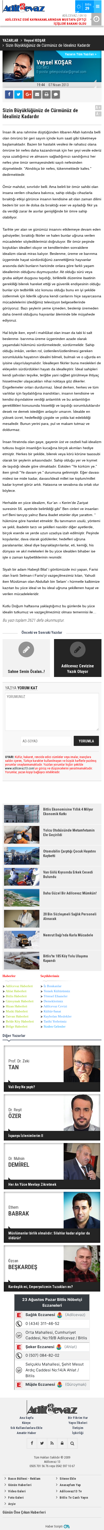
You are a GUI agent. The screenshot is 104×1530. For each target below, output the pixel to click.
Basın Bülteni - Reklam (24, 1478)
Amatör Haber (26, 1433)
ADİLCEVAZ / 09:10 (45, 14)
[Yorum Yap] (56, 94)
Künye (26, 1423)
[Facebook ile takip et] (32, 1443)
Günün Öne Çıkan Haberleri (24, 1512)
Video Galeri (17, 1491)
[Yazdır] (46, 94)
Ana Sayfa (26, 1418)
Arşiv (12, 1504)
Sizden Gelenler (54, 1026)
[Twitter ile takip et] (42, 1443)
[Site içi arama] (72, 1443)
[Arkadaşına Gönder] (37, 94)
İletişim (77, 1428)
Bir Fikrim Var (78, 1418)
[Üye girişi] (62, 1443)
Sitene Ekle (68, 1478)
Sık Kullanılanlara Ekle (26, 1428)
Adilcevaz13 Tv (71, 1491)
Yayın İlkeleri (77, 1423)
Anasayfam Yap (70, 1485)
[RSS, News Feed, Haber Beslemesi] (52, 1443)
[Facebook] (9, 94)
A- (98, 113)
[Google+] (28, 94)
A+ (98, 107)
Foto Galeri (16, 1497)
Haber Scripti (54, 1526)
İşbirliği (78, 1433)
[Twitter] (18, 94)
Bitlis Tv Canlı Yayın (74, 1497)
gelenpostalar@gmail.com (67, 72)
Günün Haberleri (20, 1485)
